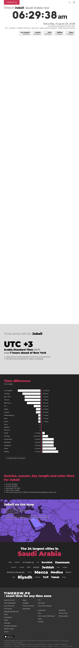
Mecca (41, 572)
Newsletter (26, 609)
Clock (6, 614)
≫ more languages (67, 646)
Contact (40, 622)
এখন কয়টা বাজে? (56, 644)
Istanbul (7, 427)
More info (35, 28)
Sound (6, 632)
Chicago (7, 394)
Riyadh (25, 577)
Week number (9, 629)
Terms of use (63, 613)
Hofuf (36, 567)
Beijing (59, 33)
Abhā (10, 562)
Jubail (65, 567)
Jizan (58, 567)
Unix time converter (45, 606)
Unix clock (41, 603)
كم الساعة (50, 644)
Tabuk (55, 577)
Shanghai (7, 442)
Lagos (6, 409)
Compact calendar (10, 626)
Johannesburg (9, 415)
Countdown (8, 617)
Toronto (6, 400)
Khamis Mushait (16, 572)
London (37, 33)
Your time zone (9, 606)
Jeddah (48, 567)
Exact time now (9, 600)
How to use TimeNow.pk (46, 616)
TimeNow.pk (11, 2)
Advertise (62, 610)
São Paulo (7, 403)
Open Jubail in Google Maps (16, 517)
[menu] (74, 2)
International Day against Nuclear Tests (61, 26)
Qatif (13, 577)
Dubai (6, 433)
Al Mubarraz (28, 562)
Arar (37, 562)
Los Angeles (25, 33)
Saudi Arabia (39, 554)
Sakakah (37, 577)
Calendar (7, 623)
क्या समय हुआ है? (22, 644)
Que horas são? (8, 646)
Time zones (8, 609)
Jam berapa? (16, 646)
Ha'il (28, 567)
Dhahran (14, 567)
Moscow (7, 430)
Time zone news (28, 606)
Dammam (62, 562)
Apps (24, 600)
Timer (6, 620)
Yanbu (64, 577)
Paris (48, 33)
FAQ (39, 613)
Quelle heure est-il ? (41, 644)
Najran (68, 572)
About (40, 619)
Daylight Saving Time (11, 611)
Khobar (29, 572)
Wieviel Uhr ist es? (26, 646)
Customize (41, 610)
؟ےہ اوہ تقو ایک (57, 646)
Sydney (6, 451)
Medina (57, 572)
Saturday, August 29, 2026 (59, 23)
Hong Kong (8, 439)
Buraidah (47, 562)
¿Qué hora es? (31, 644)
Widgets (26, 603)
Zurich (6, 421)
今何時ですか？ (36, 646)
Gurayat (21, 567)
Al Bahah (17, 562)
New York (7, 397)
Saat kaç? (43, 646)
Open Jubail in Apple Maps (38, 517)
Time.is (14, 642)
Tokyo (70, 33)
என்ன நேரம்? (50, 646)
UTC (5, 406)
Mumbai (7, 436)
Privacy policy (63, 616)
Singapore (7, 445)
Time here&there (10, 603)
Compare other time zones (15, 458)
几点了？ (16, 644)
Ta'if (45, 577)
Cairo (6, 424)
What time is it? (8, 644)
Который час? (64, 644)
